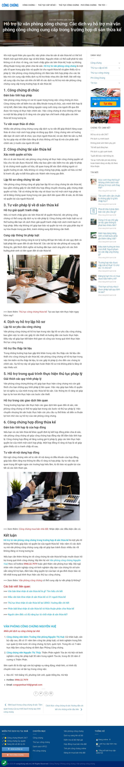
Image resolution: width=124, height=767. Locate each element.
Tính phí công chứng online (75, 748)
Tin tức (101, 5)
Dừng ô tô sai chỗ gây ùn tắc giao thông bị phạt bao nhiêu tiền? (108, 222)
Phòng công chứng (67, 764)
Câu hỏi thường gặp (58, 20)
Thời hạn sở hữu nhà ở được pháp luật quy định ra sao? (109, 289)
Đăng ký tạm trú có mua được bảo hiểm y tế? (109, 277)
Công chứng (29, 5)
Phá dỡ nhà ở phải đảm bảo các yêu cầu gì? (108, 210)
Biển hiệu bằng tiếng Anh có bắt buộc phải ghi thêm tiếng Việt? (107, 236)
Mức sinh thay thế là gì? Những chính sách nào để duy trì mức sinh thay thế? (109, 184)
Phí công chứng (16, 755)
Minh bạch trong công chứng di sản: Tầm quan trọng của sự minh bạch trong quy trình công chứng (23, 708)
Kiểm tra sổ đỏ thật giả (73, 740)
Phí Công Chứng (89, 5)
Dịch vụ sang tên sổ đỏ (73, 735)
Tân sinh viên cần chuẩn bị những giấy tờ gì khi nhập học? (109, 198)
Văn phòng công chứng (30, 580)
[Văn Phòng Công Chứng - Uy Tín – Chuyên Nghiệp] (10, 5)
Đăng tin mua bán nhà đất (74, 753)
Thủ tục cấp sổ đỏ (46, 5)
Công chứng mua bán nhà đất (33, 529)
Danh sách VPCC (40, 746)
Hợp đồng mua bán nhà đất (75, 744)
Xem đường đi (16, 749)
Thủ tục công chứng (69, 5)
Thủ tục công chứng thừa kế (33, 311)
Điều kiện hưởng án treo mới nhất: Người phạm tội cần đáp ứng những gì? (109, 251)
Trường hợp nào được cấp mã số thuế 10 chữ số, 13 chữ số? (108, 265)
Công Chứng (54, 764)
